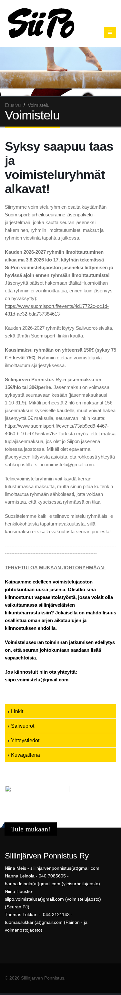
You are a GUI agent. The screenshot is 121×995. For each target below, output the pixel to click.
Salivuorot (22, 726)
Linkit (17, 711)
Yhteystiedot (25, 740)
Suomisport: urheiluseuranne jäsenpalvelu (49, 214)
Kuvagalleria (25, 755)
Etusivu (13, 105)
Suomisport (43, 335)
